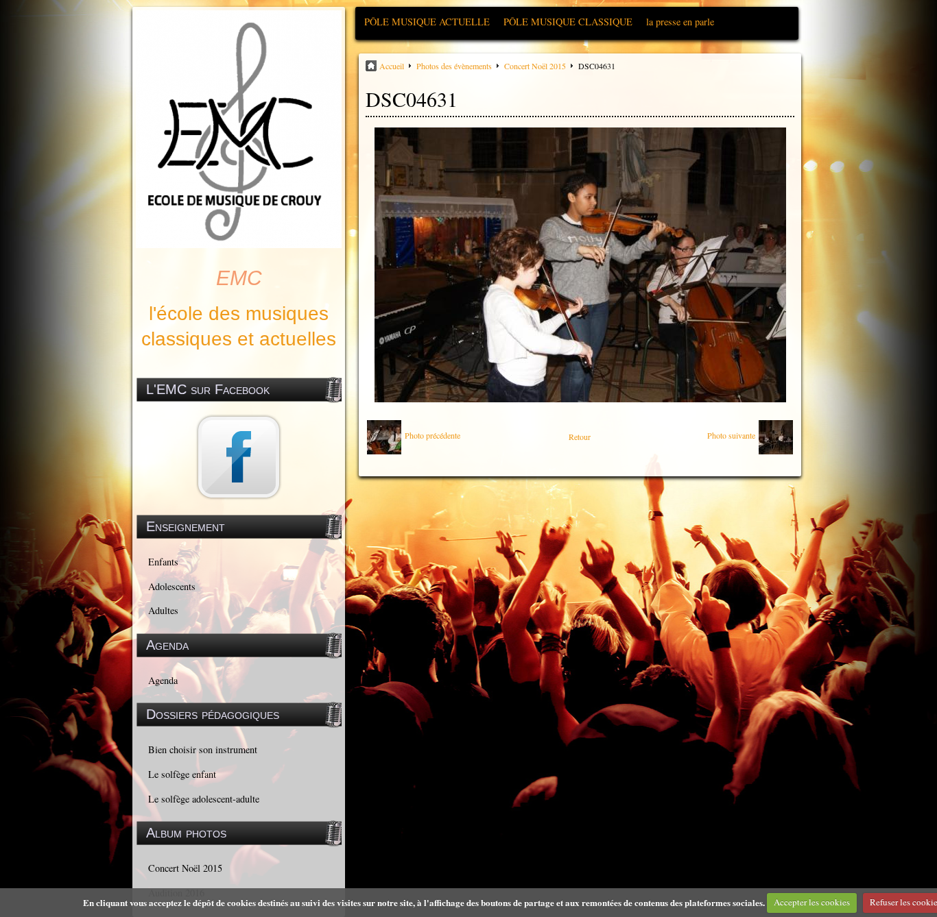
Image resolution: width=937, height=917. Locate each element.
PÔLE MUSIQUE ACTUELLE (427, 21)
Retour (580, 436)
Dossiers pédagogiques (212, 714)
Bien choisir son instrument (202, 749)
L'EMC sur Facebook (208, 389)
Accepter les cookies (812, 902)
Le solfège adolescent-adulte (203, 798)
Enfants (163, 561)
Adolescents (171, 586)
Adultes (163, 610)
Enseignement (185, 526)
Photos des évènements (454, 65)
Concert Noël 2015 (185, 868)
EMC (239, 278)
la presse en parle (680, 21)
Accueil (391, 65)
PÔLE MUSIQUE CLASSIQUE (567, 21)
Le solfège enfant (182, 774)
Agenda (163, 680)
